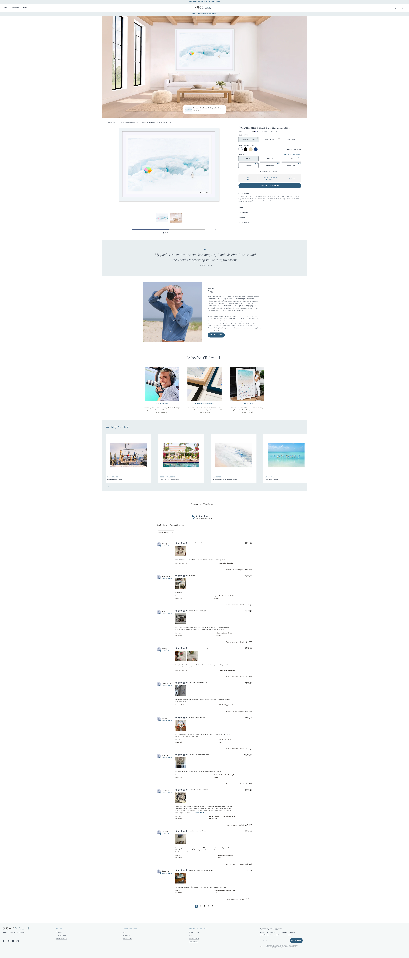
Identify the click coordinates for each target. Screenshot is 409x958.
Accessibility (193, 942)
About (59, 929)
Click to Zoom (170, 233)
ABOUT (26, 8)
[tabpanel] (204, 726)
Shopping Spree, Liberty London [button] (224, 634)
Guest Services (130, 929)
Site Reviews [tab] (162, 525)
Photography (113, 122)
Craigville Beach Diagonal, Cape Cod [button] (225, 892)
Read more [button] (199, 813)
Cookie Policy (194, 938)
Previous (122, 229)
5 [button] (212, 906)
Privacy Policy (194, 932)
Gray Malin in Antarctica (129, 122)
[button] (395, 8)
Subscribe (296, 940)
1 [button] (196, 906)
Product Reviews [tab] (177, 525)
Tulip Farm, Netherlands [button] (227, 670)
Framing (59, 932)
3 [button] (204, 906)
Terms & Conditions (198, 929)
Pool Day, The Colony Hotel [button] (225, 741)
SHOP (5, 8)
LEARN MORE (216, 335)
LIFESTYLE (15, 8)
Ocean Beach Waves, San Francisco (225, 479)
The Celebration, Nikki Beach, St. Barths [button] (224, 776)
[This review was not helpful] (250, 570)
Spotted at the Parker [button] (226, 563)
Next (215, 229)
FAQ (124, 932)
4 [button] (208, 906)
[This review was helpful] (246, 570)
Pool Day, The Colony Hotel (169, 479)
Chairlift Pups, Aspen (114, 479)
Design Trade (127, 938)
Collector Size (61, 935)
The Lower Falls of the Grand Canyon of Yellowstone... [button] (222, 817)
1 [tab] (150, 229)
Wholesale (126, 935)
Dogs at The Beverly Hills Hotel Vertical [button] (224, 597)
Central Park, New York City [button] (225, 856)
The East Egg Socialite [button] (226, 705)
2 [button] (200, 906)
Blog (190, 935)
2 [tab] (187, 229)
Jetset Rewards (61, 938)
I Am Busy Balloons (271, 479)
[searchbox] (164, 532)
